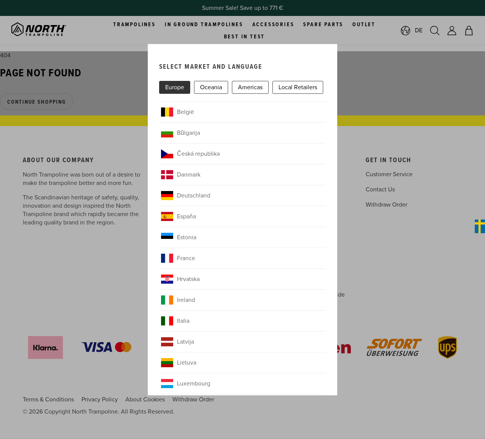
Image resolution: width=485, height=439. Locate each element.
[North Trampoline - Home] (48, 30)
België (185, 112)
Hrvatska (188, 279)
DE (418, 30)
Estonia (186, 237)
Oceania (211, 87)
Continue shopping (36, 102)
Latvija (185, 342)
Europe (174, 87)
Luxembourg (193, 383)
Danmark (188, 174)
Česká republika (198, 154)
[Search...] (435, 30)
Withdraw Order (386, 204)
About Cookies (145, 399)
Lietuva (186, 362)
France (186, 258)
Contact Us (380, 189)
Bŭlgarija (188, 133)
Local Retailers (297, 87)
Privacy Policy (99, 399)
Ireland (186, 300)
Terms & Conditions (48, 399)
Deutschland (193, 195)
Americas (250, 87)
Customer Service (389, 174)
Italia (183, 321)
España (186, 216)
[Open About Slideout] (480, 226)
